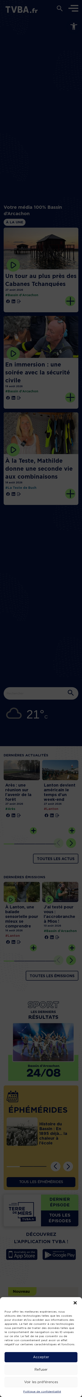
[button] (75, 1303)
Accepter (41, 1357)
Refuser (41, 1369)
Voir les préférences (41, 1382)
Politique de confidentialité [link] (42, 1391)
